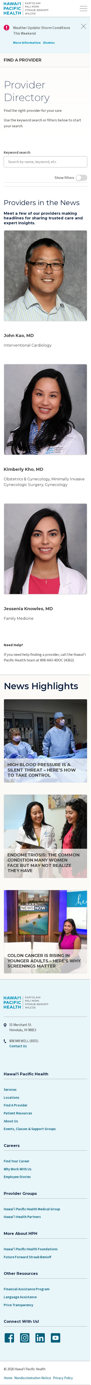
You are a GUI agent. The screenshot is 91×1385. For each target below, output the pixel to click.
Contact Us (18, 1030)
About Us (11, 1104)
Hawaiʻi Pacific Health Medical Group (32, 1192)
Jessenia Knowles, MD (28, 597)
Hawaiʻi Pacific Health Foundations (31, 1233)
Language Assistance (20, 1280)
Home (8, 1362)
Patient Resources (18, 1097)
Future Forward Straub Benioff (27, 1240)
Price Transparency (18, 1288)
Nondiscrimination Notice (32, 1362)
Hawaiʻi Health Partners (22, 1200)
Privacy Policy (63, 1362)
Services (10, 1073)
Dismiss (49, 42)
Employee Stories (17, 1160)
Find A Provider (16, 1089)
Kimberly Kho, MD (23, 461)
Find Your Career (16, 1144)
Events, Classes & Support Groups (30, 1112)
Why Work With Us (18, 1152)
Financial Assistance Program (26, 1273)
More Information (27, 42)
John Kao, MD (19, 331)
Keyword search (17, 152)
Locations (11, 1081)
